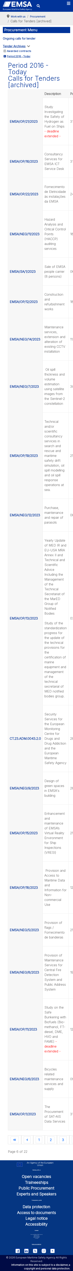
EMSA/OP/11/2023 (23, 1029)
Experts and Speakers (36, 1194)
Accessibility (36, 1224)
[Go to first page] (15, 1139)
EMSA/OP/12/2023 (24, 302)
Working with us (36, 1170)
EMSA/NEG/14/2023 (25, 339)
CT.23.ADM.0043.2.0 (25, 738)
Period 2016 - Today (18, 56)
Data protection (36, 1206)
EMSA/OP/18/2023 (24, 888)
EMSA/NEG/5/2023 (24, 930)
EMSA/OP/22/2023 (24, 194)
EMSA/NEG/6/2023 (24, 1079)
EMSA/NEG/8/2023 (24, 972)
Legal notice (37, 1218)
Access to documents (36, 1212)
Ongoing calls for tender (19, 38)
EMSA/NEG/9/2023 (24, 788)
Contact (36, 1230)
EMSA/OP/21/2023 (24, 121)
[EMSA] (17, 5)
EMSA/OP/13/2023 (24, 618)
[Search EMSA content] (38, 6)
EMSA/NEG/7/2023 (24, 386)
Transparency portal (37, 1200)
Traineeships (36, 1182)
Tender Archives (14, 46)
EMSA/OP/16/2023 (24, 161)
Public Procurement (36, 1188)
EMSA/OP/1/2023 (23, 1114)
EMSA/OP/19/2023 (24, 456)
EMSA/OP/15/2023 (24, 833)
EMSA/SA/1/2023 (23, 271)
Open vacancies (36, 1176)
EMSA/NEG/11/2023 (25, 234)
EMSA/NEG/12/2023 (25, 515)
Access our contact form (36, 1244)
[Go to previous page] (27, 1139)
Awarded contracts (19, 51)
